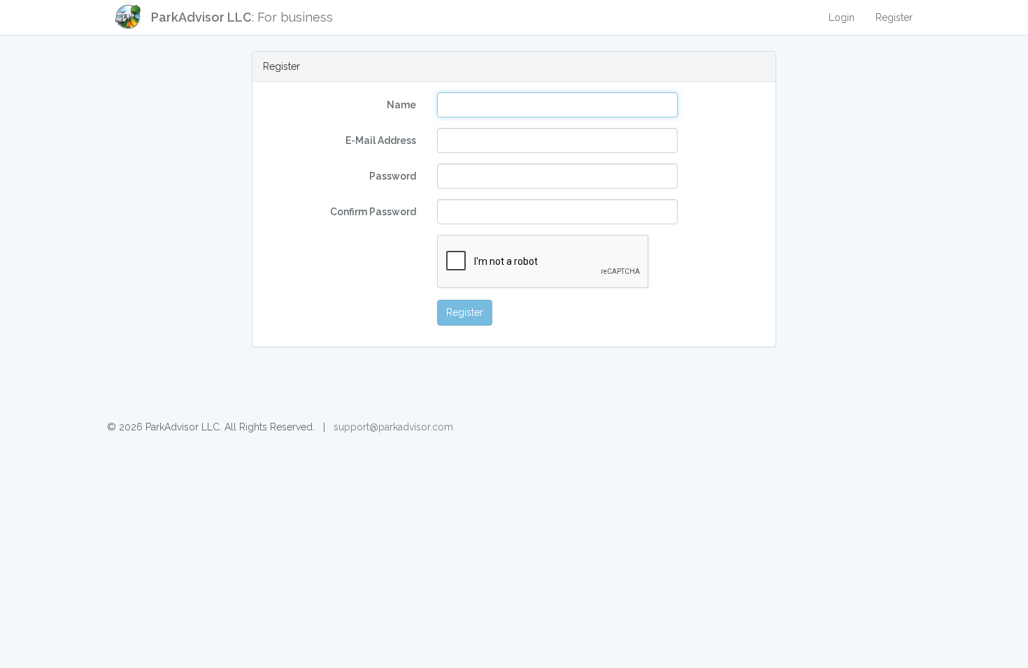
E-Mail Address (380, 140)
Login (842, 17)
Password (392, 176)
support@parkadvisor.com (393, 427)
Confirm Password (373, 211)
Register (894, 17)
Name (401, 104)
